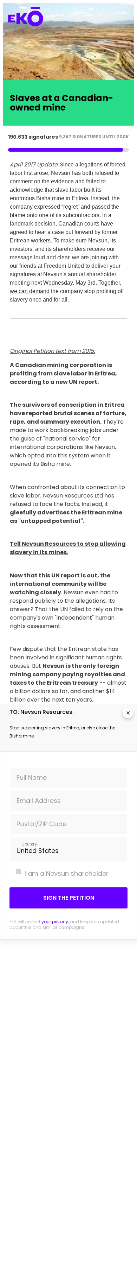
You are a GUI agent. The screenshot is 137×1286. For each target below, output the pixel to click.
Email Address (39, 800)
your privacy (54, 922)
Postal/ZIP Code (41, 823)
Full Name (32, 777)
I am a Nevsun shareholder (67, 873)
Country (29, 844)
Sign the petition (68, 898)
